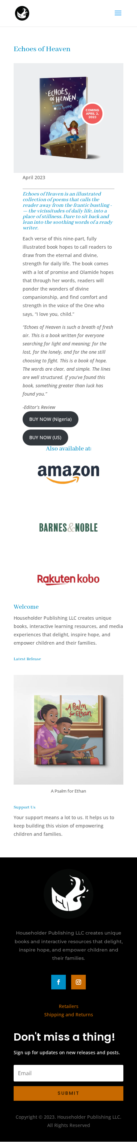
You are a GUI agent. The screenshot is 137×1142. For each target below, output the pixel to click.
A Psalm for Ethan (68, 791)
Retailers (68, 1006)
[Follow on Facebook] (58, 982)
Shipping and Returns (68, 1014)
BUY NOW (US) (45, 437)
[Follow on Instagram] (78, 982)
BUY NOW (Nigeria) (50, 419)
